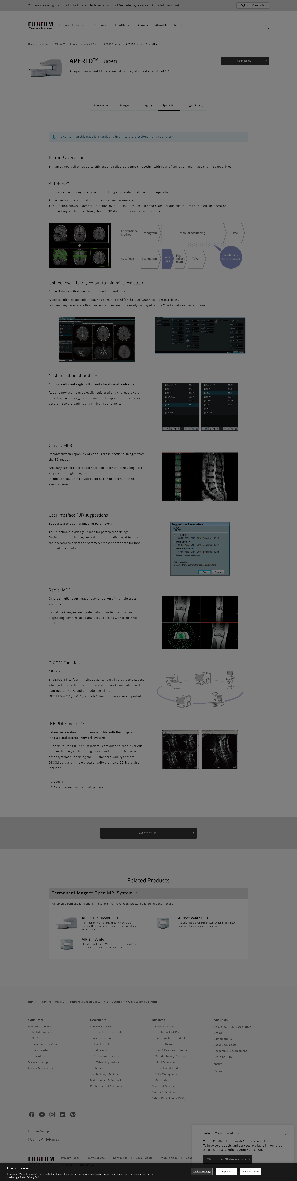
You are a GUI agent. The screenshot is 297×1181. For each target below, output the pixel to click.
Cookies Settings (202, 1172)
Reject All (226, 1172)
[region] (148, 1172)
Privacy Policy (34, 1177)
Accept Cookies (250, 1172)
